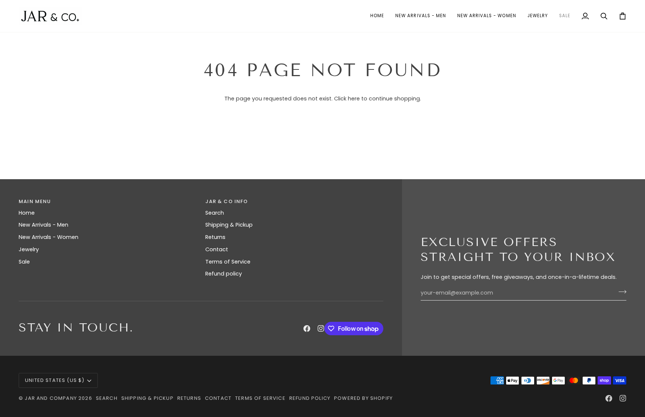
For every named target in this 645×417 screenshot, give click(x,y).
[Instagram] (321, 328)
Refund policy (223, 273)
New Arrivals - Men (43, 224)
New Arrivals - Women (48, 237)
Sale (24, 261)
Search (214, 213)
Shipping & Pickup (229, 224)
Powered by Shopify (363, 398)
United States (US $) (54, 380)
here (354, 98)
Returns (215, 237)
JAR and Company (51, 398)
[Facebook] (306, 328)
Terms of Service (227, 261)
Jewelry (29, 249)
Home (27, 213)
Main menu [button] (35, 201)
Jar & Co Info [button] (226, 201)
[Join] (620, 292)
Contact (216, 249)
